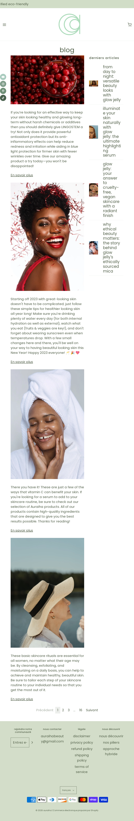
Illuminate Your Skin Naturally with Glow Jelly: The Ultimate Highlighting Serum (112, 132)
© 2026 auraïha (43, 810)
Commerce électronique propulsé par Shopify (75, 810)
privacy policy (81, 742)
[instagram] (3, 84)
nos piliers (111, 742)
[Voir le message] (47, 79)
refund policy (81, 749)
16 (80, 710)
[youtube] (3, 77)
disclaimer (81, 736)
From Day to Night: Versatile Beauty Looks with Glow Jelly (112, 83)
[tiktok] (3, 98)
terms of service (82, 769)
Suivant (92, 710)
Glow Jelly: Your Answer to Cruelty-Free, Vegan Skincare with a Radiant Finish (111, 189)
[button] (68, 790)
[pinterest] (3, 91)
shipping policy (82, 758)
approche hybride (111, 751)
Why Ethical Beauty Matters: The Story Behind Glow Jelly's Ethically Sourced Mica (111, 248)
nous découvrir (111, 736)
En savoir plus (22, 175)
